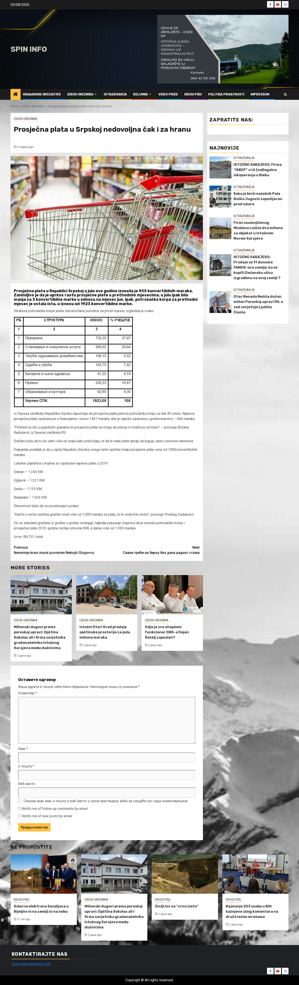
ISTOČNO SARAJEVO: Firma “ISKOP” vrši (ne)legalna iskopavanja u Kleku (258, 169)
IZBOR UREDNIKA (80, 94)
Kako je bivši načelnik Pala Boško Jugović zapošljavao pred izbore (258, 199)
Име (23, 749)
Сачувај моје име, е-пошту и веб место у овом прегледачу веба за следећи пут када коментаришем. (106, 801)
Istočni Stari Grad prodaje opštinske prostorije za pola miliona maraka (104, 632)
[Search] (285, 94)
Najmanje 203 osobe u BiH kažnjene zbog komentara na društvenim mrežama (252, 911)
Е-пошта (26, 766)
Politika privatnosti (226, 94)
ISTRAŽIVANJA (115, 94)
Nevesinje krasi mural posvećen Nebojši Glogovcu (54, 550)
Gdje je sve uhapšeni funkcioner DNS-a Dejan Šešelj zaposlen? (167, 632)
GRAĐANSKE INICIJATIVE (42, 94)
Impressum (260, 94)
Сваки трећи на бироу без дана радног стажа (161, 550)
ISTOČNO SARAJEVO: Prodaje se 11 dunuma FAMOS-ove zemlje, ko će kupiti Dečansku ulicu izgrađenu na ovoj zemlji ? (257, 267)
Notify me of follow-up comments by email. (55, 809)
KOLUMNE (140, 94)
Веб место (26, 784)
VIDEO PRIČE (168, 94)
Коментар (27, 693)
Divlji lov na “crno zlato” (177, 906)
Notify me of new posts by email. (47, 816)
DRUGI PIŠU (193, 94)
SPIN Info (29, 49)
